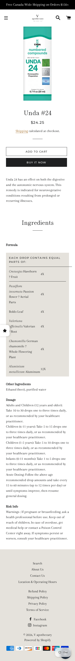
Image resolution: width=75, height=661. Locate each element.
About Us (37, 569)
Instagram (39, 625)
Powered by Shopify (37, 640)
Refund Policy (37, 591)
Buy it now (36, 162)
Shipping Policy (37, 597)
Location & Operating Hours (37, 582)
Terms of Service (37, 610)
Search (37, 563)
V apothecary (43, 635)
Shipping (22, 131)
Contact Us (37, 575)
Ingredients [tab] (38, 222)
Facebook (39, 619)
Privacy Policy (37, 603)
